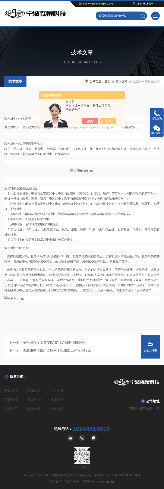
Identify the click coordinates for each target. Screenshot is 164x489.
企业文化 (57, 390)
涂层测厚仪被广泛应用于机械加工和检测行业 (57, 350)
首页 (108, 81)
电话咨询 (157, 118)
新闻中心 (34, 399)
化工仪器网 (71, 481)
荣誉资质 (11, 399)
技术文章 (15, 81)
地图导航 (57, 408)
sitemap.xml (106, 481)
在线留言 (11, 408)
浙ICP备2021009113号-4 (123, 475)
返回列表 (150, 350)
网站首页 (11, 390)
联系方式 (34, 408)
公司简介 (34, 390)
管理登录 (89, 481)
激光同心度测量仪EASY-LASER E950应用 (55, 342)
